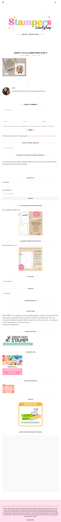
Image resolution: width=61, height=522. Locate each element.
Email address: (7, 190)
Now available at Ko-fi (9, 245)
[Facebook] (50, 2)
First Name (5, 182)
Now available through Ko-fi (11, 210)
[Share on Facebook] (30, 82)
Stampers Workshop (30, 300)
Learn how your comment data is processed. (42, 136)
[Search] (58, 2)
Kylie (27, 55)
